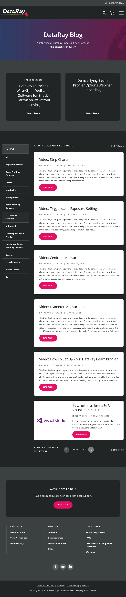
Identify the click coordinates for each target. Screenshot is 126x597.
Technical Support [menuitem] (57, 543)
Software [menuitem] (52, 532)
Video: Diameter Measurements (64, 306)
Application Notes (14, 164)
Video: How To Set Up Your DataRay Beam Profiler (78, 359)
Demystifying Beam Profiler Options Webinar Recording (92, 85)
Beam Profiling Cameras (12, 174)
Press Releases (33, 80)
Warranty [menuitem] (90, 552)
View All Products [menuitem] (19, 537)
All (6, 157)
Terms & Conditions (45, 585)
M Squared (10, 226)
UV (6, 277)
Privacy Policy (73, 585)
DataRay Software (11, 217)
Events (8, 182)
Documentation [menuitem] (55, 537)
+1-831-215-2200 (115, 3)
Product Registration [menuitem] (96, 532)
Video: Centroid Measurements (63, 257)
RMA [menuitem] (50, 548)
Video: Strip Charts (53, 159)
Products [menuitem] (16, 526)
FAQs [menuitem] (88, 537)
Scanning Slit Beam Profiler (14, 235)
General (9, 255)
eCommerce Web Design (69, 590)
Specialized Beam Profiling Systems (14, 246)
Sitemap (85, 585)
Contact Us (63, 504)
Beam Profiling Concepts (12, 206)
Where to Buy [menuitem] (17, 543)
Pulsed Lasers (12, 269)
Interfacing (10, 190)
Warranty (61, 585)
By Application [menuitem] (17, 532)
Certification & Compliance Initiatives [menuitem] (99, 545)
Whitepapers (11, 197)
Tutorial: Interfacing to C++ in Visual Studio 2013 (95, 407)
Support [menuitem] (53, 526)
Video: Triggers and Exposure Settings (68, 208)
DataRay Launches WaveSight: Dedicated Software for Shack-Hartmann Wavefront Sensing (34, 95)
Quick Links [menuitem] (93, 526)
